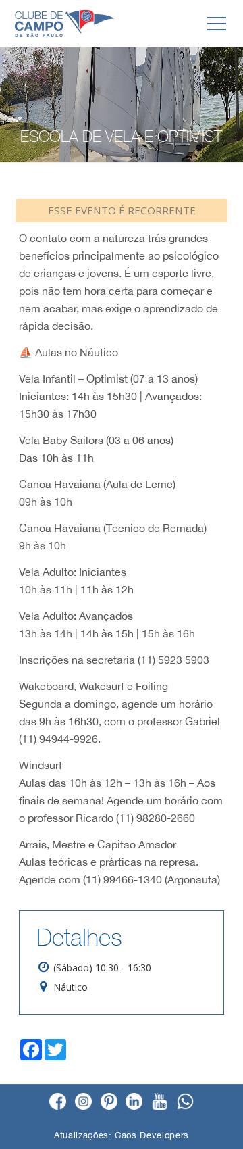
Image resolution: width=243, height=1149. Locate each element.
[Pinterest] (109, 1102)
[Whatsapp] (185, 1102)
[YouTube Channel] (159, 1102)
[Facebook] (58, 1102)
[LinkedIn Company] (134, 1102)
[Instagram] (83, 1102)
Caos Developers (152, 1135)
